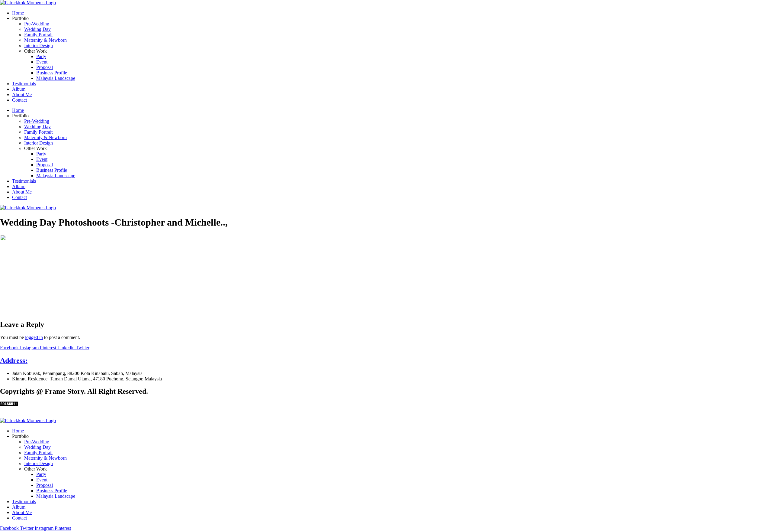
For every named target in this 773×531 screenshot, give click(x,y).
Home (18, 12)
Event (41, 61)
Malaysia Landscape (55, 78)
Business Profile (51, 72)
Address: (13, 360)
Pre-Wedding (36, 23)
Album (18, 89)
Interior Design (38, 45)
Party (41, 56)
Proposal (44, 67)
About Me (22, 94)
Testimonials (24, 83)
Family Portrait (38, 34)
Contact (19, 100)
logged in (34, 337)
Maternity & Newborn (45, 40)
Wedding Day (37, 29)
